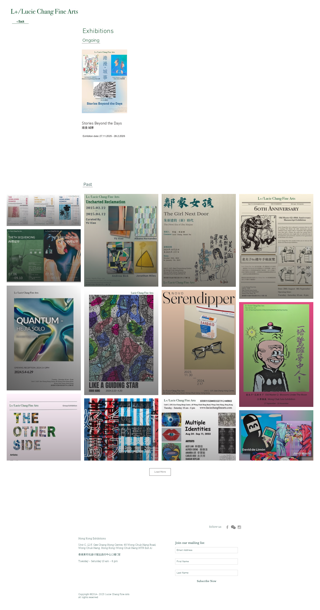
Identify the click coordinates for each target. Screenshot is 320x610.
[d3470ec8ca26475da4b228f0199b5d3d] (227, 527)
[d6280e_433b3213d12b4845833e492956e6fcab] (233, 527)
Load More (160, 471)
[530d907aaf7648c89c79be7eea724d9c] (239, 527)
